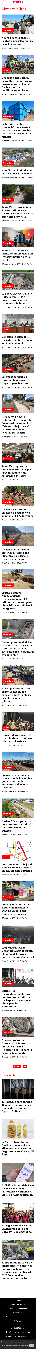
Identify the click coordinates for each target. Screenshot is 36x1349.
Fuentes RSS (18, 1312)
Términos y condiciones (18, 1308)
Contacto (18, 1300)
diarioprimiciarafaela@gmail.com (18, 1336)
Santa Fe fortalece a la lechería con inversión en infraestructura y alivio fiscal (17, 255)
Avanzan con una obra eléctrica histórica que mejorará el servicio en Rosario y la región (15, 554)
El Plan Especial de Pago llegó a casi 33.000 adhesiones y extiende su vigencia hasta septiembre (18, 1190)
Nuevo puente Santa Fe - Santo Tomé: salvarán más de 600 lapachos (17, 41)
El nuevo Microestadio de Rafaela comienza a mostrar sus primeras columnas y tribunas (17, 298)
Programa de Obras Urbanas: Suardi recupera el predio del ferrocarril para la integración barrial (18, 952)
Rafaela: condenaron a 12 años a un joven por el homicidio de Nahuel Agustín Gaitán (17, 1106)
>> (25, 1066)
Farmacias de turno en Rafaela (18, 1317)
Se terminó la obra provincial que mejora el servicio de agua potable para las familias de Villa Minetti (16, 130)
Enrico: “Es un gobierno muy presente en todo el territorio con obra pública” (16, 825)
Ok (32, 1345)
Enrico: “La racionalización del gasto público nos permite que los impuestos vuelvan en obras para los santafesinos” (17, 998)
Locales (6, 70)
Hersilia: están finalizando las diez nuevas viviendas (18, 172)
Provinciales (8, 30)
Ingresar (19, 1321)
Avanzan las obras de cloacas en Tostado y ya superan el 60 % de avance (17, 512)
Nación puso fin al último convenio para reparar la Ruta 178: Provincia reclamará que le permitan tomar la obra (18, 648)
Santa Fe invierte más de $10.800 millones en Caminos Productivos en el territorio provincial (18, 212)
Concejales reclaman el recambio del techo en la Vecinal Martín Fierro (17, 340)
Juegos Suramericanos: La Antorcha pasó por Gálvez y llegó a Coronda (17, 1228)
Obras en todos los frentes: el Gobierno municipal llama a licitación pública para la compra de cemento (17, 1046)
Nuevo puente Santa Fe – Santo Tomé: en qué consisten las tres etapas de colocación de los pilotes (17, 695)
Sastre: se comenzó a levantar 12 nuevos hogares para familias (15, 380)
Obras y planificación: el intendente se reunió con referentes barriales (17, 738)
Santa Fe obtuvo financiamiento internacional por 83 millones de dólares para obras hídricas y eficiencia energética (17, 600)
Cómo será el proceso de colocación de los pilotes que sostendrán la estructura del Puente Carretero (17, 781)
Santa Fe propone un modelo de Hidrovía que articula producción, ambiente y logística (16, 471)
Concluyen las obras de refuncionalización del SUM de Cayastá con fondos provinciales (16, 909)
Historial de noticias (18, 1304)
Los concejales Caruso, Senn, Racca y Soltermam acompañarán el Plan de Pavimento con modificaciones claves (17, 84)
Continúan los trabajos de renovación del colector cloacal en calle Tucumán (17, 867)
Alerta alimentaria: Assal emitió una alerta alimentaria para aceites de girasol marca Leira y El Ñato (18, 1148)
